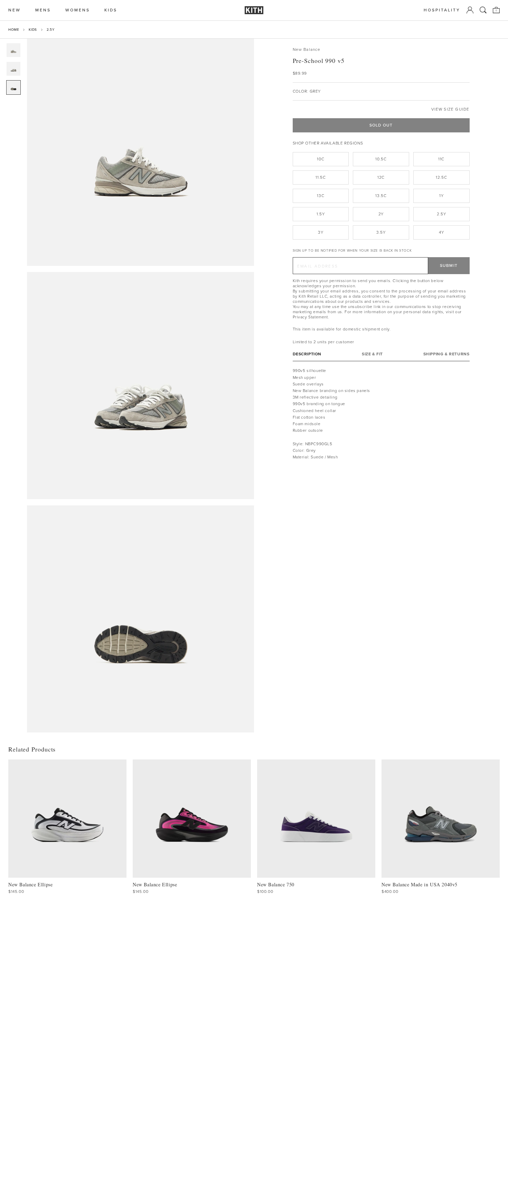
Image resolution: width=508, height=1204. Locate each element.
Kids (33, 29)
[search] (483, 10)
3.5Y (380, 232)
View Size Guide (450, 109)
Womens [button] (77, 10)
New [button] (14, 10)
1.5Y (320, 214)
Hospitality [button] (442, 10)
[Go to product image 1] (13, 50)
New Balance (307, 49)
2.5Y (50, 29)
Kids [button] (110, 10)
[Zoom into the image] (140, 152)
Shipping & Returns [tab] (446, 354)
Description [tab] (307, 354)
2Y (381, 214)
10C (320, 159)
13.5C (380, 196)
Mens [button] (43, 10)
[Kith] (254, 10)
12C (381, 177)
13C (320, 196)
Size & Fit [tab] (372, 354)
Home (13, 29)
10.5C (380, 159)
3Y (320, 232)
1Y (441, 196)
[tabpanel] (381, 413)
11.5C (321, 177)
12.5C (441, 177)
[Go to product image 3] (13, 87)
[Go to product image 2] (13, 69)
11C (441, 159)
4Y (441, 232)
